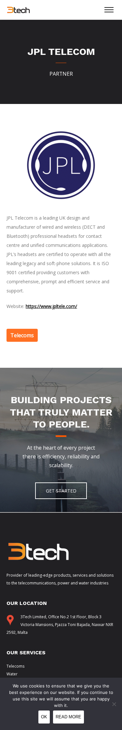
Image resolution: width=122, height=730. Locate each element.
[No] (114, 704)
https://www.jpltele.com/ (51, 306)
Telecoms (15, 666)
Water (12, 674)
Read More (68, 716)
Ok (44, 716)
